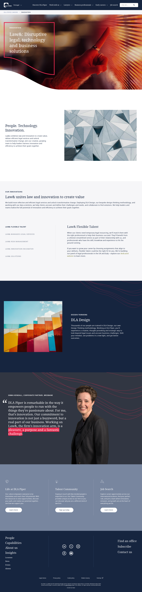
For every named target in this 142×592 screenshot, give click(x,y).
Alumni (8, 569)
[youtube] (71, 553)
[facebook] (64, 553)
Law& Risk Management (16, 241)
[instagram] (78, 546)
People (9, 538)
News (7, 561)
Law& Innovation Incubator (19, 249)
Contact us (125, 552)
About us (11, 548)
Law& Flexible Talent (15, 227)
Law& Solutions (13, 256)
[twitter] (71, 546)
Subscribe (124, 546)
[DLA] (8, 5)
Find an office (127, 541)
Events (7, 565)
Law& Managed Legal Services (20, 234)
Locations (8, 557)
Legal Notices (68, 585)
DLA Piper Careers (11, 12)
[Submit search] (134, 5)
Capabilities (13, 543)
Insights (10, 553)
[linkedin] (64, 546)
